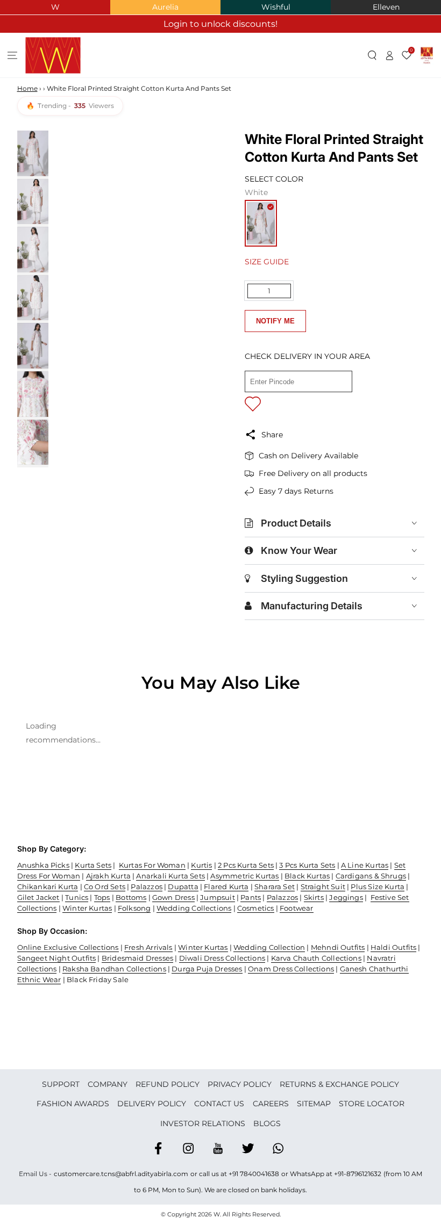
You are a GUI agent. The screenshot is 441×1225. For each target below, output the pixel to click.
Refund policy (168, 1084)
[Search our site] (372, 55)
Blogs (267, 1123)
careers (271, 1103)
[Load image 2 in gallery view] (32, 202)
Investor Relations (202, 1123)
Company (107, 1084)
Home (27, 88)
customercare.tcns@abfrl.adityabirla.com (121, 1174)
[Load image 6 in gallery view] (32, 394)
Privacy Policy (240, 1084)
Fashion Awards (73, 1103)
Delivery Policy (151, 1103)
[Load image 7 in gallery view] (32, 442)
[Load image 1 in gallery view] (32, 153)
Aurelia (165, 7)
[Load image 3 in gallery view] (32, 249)
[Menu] (12, 55)
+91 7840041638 (254, 1174)
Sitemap (314, 1103)
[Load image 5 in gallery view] (32, 346)
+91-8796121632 (357, 1174)
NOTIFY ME (275, 321)
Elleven (386, 7)
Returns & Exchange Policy (339, 1084)
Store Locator (371, 1103)
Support (61, 1084)
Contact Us (219, 1103)
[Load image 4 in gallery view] (32, 298)
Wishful (275, 7)
